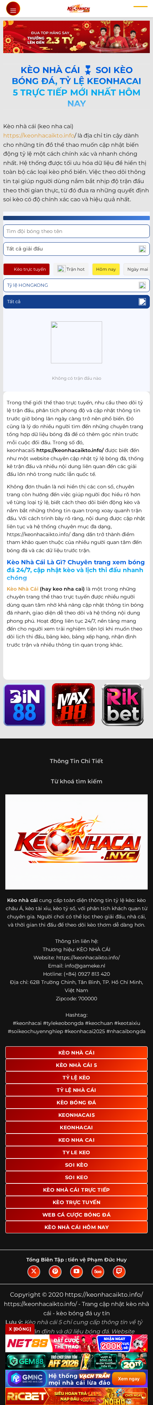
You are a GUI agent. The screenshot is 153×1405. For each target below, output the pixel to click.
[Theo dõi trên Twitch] (119, 1271)
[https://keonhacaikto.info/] (78, 8)
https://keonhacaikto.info (38, 135)
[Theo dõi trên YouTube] (76, 1271)
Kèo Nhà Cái (22, 589)
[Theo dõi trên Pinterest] (55, 1271)
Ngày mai (137, 269)
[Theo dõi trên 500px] (97, 1271)
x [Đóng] (20, 1329)
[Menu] (13, 8)
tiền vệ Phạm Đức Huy (97, 1259)
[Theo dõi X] (33, 1271)
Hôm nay (106, 269)
